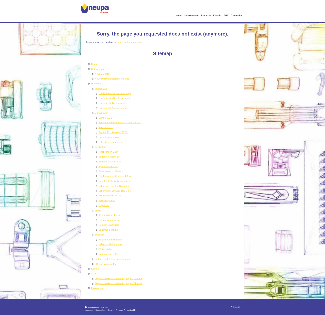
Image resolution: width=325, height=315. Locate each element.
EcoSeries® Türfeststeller (112, 103)
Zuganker (104, 205)
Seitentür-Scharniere (110, 229)
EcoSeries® (101, 88)
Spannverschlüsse (108, 166)
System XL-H (106, 127)
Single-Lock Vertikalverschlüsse (115, 176)
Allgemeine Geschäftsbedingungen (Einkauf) (119, 283)
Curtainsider (101, 112)
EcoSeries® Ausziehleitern (113, 108)
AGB (93, 273)
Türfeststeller (106, 249)
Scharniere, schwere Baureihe (115, 190)
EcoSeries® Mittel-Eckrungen (114, 98)
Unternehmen (98, 69)
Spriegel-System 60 (109, 156)
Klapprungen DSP (108, 151)
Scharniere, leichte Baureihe (114, 186)
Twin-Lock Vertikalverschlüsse (115, 181)
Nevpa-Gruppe (103, 73)
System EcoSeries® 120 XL (113, 132)
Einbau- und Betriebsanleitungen (112, 259)
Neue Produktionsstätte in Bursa (112, 78)
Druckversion (94, 307)
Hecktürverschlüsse (109, 137)
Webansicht (235, 307)
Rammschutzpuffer (109, 254)
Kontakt (95, 268)
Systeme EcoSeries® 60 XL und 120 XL (120, 122)
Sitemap (104, 307)
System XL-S (105, 117)
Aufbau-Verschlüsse (109, 215)
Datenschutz (98, 288)
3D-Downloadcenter (105, 264)
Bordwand (100, 146)
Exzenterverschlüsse (110, 171)
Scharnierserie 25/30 (110, 195)
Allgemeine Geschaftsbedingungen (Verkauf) (119, 278)
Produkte (96, 83)
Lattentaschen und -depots (113, 142)
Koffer (98, 210)
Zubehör (99, 234)
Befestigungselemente (110, 239)
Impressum (89, 310)
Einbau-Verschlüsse (109, 220)
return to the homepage (129, 42)
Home (94, 64)
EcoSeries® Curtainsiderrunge (115, 93)
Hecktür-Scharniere (109, 224)
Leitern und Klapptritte (110, 244)
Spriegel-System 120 (110, 161)
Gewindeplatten (107, 200)
